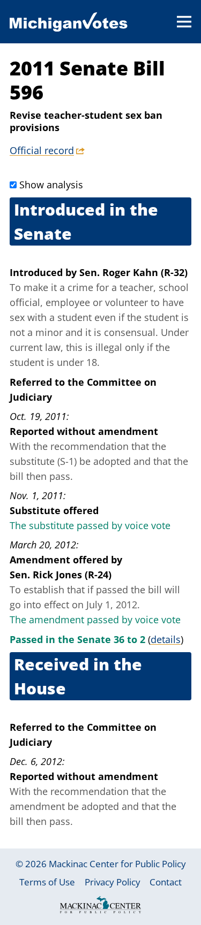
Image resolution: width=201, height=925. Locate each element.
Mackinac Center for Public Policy (117, 864)
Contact (166, 882)
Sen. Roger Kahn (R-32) (133, 272)
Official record (42, 150)
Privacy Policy (112, 882)
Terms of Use (47, 882)
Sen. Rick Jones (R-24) (60, 574)
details (166, 639)
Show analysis (51, 184)
